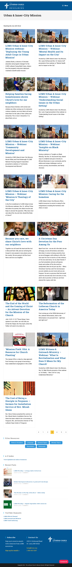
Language (30, 442)
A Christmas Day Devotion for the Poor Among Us (50, 241)
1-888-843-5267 (32, 550)
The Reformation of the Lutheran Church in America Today (51, 306)
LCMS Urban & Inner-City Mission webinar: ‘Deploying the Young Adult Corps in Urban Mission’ (19, 51)
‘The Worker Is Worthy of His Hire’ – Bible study (29, 492)
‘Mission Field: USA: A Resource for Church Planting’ (17, 352)
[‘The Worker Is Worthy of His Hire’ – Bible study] (8, 493)
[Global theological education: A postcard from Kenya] (8, 482)
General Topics (42, 442)
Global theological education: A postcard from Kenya (31, 482)
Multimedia (41, 446)
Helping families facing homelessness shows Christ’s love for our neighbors (18, 98)
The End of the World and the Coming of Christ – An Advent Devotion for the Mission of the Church (19, 309)
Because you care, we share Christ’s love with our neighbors (18, 241)
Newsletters (30, 446)
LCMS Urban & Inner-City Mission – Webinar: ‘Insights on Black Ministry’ (52, 146)
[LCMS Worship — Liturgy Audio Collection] (8, 472)
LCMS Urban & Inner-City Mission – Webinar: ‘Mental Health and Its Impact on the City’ (52, 50)
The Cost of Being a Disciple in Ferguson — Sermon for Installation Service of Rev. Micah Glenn (18, 404)
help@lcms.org (32, 548)
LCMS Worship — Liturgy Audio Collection (27, 471)
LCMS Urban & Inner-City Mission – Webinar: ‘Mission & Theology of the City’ (19, 195)
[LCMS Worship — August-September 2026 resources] (8, 504)
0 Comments (25, 472)
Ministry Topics (56, 442)
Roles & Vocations (17, 442)
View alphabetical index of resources (15, 459)
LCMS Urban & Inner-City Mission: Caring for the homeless (52, 194)
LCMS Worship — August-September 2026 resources (30, 503)
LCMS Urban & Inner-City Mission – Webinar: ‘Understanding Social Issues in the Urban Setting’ (52, 100)
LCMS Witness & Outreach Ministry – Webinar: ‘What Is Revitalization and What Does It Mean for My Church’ (52, 356)
